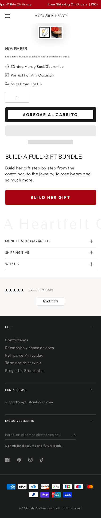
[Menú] (7, 16)
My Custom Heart (42, 508)
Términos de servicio (23, 362)
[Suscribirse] (74, 435)
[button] (50, 130)
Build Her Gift (50, 197)
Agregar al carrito (50, 114)
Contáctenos (16, 339)
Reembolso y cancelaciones (29, 347)
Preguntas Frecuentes (25, 370)
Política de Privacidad (24, 355)
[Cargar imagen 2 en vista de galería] (56, 32)
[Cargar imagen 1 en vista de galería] (44, 32)
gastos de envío (19, 56)
